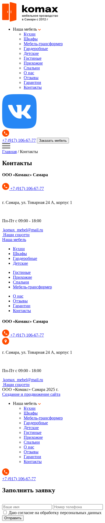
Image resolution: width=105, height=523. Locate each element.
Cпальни (32, 68)
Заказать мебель (53, 141)
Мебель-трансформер (43, 43)
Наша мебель (14, 239)
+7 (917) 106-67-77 (19, 140)
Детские (31, 53)
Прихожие (33, 63)
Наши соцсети (16, 234)
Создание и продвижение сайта (31, 394)
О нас (29, 72)
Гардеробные (36, 48)
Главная (9, 151)
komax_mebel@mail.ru (23, 230)
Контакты (33, 87)
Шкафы (31, 39)
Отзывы (31, 77)
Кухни (30, 34)
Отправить (13, 518)
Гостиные (32, 58)
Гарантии (32, 82)
